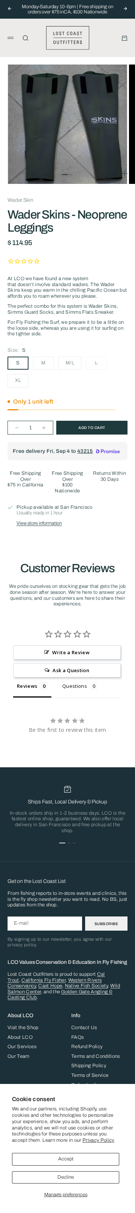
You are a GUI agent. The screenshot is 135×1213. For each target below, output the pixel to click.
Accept (66, 1159)
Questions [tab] (74, 686)
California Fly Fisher (43, 980)
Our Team (19, 1056)
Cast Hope (50, 985)
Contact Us (84, 1027)
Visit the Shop (23, 1027)
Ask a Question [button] (70, 670)
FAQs (77, 1037)
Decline (65, 1177)
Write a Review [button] (71, 652)
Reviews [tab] (27, 686)
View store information (39, 523)
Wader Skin (20, 200)
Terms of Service (89, 1075)
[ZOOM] (124, 173)
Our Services (22, 1046)
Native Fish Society (86, 985)
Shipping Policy (88, 1065)
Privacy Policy (98, 1140)
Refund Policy (86, 1046)
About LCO (20, 1037)
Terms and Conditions (95, 1056)
